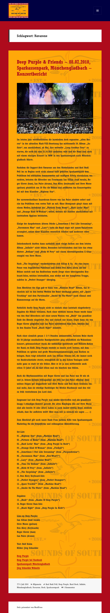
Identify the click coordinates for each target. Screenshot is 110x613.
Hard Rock (74, 584)
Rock (43, 587)
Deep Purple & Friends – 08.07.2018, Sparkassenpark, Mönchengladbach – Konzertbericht (54, 68)
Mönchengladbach (24, 587)
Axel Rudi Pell (51, 584)
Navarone (36, 587)
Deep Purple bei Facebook (29, 560)
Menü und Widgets (98, 14)
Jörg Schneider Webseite (28, 568)
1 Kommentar (69, 587)
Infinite (82, 584)
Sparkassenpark (53, 587)
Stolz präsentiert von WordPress (29, 607)
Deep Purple (23, 556)
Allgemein (37, 584)
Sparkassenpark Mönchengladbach (33, 564)
